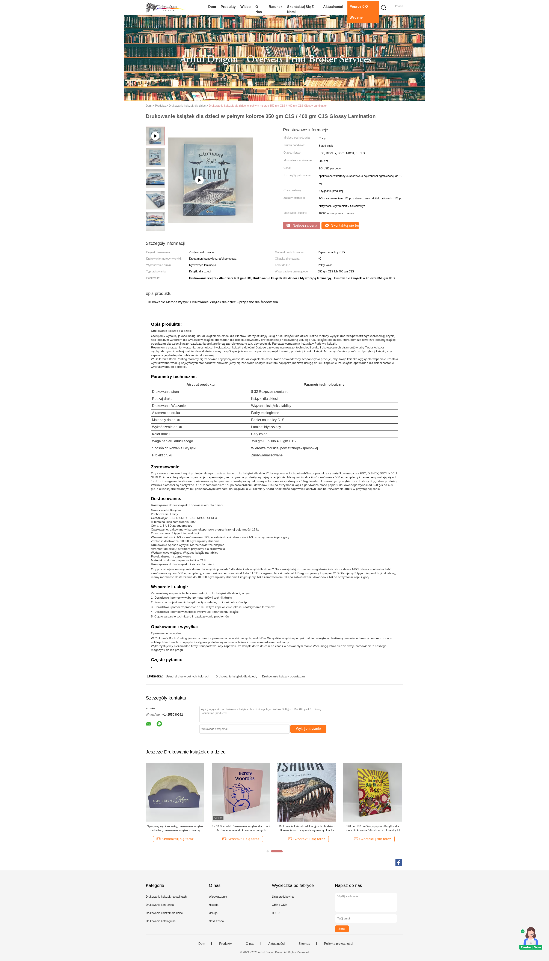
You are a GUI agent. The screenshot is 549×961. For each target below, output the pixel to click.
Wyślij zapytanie (308, 729)
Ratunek (275, 7)
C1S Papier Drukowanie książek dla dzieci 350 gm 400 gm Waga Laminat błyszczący (373, 828)
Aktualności (333, 7)
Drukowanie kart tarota (160, 904)
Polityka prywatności (338, 943)
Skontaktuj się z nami (300, 9)
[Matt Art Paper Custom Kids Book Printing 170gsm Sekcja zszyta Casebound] (307, 792)
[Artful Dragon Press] (167, 7)
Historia (213, 904)
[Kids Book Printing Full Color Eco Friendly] (210, 169)
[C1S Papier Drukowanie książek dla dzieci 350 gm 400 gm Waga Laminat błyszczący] (372, 792)
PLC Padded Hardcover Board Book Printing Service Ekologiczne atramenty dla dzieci (241, 828)
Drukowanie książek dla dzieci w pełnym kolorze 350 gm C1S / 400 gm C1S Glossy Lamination (268, 105)
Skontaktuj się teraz (344, 225)
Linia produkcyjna (283, 896)
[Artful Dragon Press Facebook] (398, 862)
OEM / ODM (279, 904)
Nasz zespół (216, 921)
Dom (212, 7)
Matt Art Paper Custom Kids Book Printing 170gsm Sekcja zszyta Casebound (307, 828)
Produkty (228, 7)
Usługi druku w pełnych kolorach (188, 676)
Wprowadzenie (218, 896)
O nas (258, 9)
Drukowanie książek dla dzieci (236, 676)
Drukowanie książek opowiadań (283, 676)
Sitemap (304, 943)
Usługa (213, 913)
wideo (245, 7)
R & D (275, 913)
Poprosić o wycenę (359, 12)
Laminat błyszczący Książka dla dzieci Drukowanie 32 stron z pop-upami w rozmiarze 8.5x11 (175, 828)
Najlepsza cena (304, 225)
